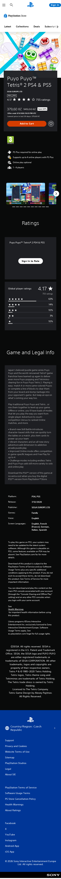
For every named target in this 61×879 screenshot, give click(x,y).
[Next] (56, 194)
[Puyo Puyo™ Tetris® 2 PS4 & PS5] (25, 194)
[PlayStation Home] (30, 5)
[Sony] (53, 877)
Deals (37, 26)
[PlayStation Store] (16, 15)
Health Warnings (16, 609)
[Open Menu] (4, 5)
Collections (22, 26)
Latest (7, 26)
